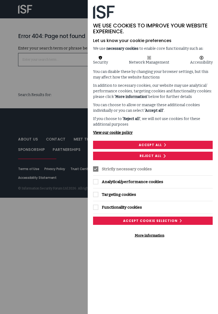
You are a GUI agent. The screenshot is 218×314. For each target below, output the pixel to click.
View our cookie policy (113, 132)
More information (149, 235)
